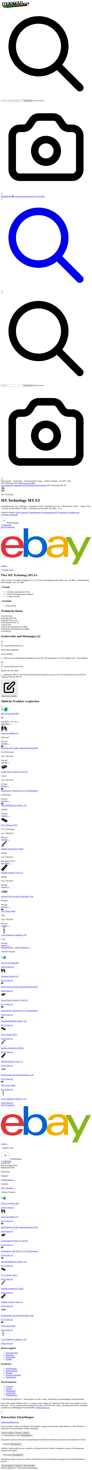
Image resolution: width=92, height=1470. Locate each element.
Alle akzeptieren (7, 1466)
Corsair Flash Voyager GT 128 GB (14, 772)
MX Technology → (23, 947)
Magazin (9, 1373)
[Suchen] (2, 194)
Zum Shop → (6, 724)
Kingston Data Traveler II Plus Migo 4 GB (17, 896)
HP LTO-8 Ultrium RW (10, 714)
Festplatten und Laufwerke (24, 485)
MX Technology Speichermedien (28, 512)
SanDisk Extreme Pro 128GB (12, 849)
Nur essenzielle (29, 1466)
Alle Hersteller (11, 1369)
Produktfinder (6, 196)
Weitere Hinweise (42, 1408)
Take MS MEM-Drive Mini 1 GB (14, 805)
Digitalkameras (11, 1395)
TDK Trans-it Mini (8, 911)
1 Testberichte (6, 525)
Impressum (10, 1355)
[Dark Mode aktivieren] (2, 199)
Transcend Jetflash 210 (9, 733)
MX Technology (61, 512)
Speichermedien (40, 485)
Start (2, 485)
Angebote (26, 196)
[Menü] (2, 292)
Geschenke (16, 196)
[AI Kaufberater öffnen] (2, 1412)
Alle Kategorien (12, 1353)
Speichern (18, 1466)
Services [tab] (18, 1433)
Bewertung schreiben (9, 696)
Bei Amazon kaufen (27, 483)
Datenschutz (10, 1357)
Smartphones (11, 1391)
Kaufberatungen (12, 1371)
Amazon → (5, 744)
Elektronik (9, 485)
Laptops (9, 1389)
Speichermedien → (8, 947)
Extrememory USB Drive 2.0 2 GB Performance (19, 791)
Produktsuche (11, 1377)
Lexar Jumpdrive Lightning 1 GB (13, 935)
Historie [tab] (26, 1433)
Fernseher (9, 1386)
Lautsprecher (11, 1393)
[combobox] (12, 100)
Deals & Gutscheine (37, 196)
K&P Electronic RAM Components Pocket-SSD (19, 748)
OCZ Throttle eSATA (9, 825)
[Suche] (46, 290)
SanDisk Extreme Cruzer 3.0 (12, 873)
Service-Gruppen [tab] (8, 1433)
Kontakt (9, 1359)
